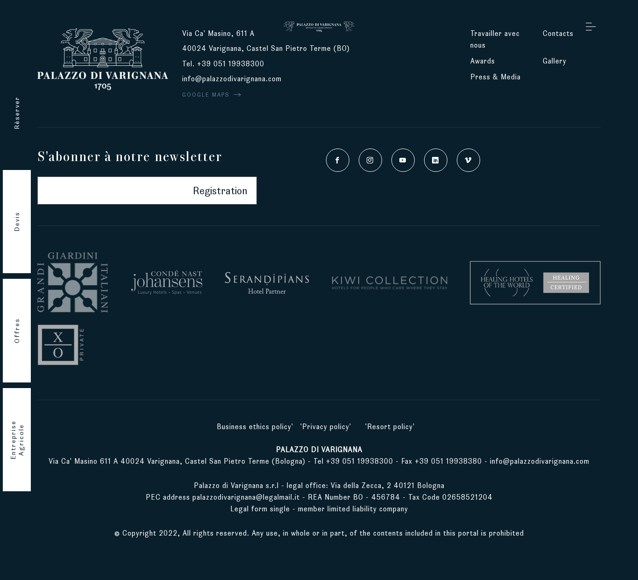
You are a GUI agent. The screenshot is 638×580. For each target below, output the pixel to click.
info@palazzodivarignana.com (232, 78)
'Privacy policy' (325, 426)
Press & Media (496, 76)
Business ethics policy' (255, 426)
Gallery (555, 61)
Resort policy (390, 426)
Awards (482, 61)
